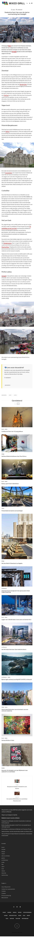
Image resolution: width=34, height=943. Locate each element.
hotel (15, 395)
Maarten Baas (5, 247)
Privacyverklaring (6, 895)
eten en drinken (6, 855)
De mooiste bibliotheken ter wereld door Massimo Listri (17, 798)
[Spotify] (20, 907)
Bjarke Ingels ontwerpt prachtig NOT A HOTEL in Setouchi (17, 679)
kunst (3, 429)
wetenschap (5, 875)
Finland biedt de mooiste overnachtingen (12, 510)
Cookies (4, 893)
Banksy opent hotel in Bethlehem (10, 483)
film (3, 864)
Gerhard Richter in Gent (8, 740)
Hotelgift (14, 51)
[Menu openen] (32, 3)
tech (3, 868)
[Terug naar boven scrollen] (17, 926)
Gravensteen (8, 172)
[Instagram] (13, 907)
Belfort (7, 131)
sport (3, 866)
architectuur (4, 588)
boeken (3, 768)
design (3, 454)
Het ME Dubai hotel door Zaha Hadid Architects (14, 649)
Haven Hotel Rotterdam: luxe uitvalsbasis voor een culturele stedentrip (15, 710)
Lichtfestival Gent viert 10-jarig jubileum (12, 431)
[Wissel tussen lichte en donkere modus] (27, 3)
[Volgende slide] (18, 404)
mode (3, 862)
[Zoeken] (30, 3)
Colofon (4, 891)
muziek (3, 849)
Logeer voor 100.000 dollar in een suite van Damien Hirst (16, 619)
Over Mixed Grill (6, 887)
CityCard (6, 95)
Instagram (9, 815)
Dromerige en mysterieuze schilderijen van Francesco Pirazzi (16, 829)
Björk (9, 45)
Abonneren (7, 385)
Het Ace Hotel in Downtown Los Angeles (12, 563)
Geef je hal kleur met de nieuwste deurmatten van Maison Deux (17, 831)
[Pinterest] (17, 907)
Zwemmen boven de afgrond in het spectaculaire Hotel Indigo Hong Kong (16, 591)
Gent (10, 395)
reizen (13, 9)
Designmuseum (8, 243)
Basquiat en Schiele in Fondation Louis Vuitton (17, 786)
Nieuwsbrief (5, 897)
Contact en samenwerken (8, 889)
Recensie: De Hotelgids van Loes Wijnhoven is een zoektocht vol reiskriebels (15, 771)
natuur (3, 870)
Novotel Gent (23, 84)
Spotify (15, 815)
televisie (4, 873)
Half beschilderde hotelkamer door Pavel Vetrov (14, 456)
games (3, 858)
